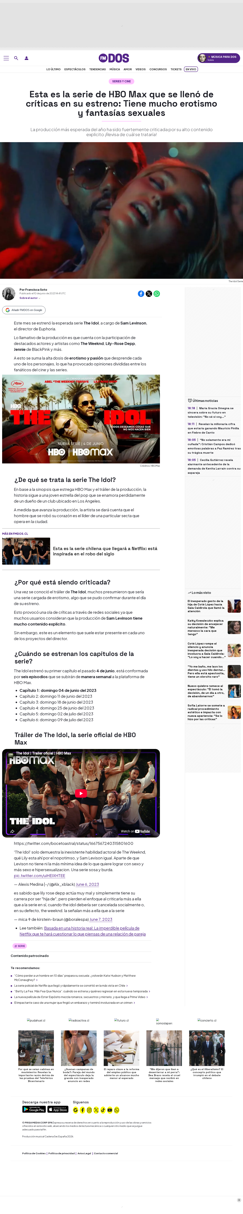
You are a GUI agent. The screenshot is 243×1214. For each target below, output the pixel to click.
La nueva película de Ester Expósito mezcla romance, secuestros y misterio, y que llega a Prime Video (79, 997)
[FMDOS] (114, 58)
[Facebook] (82, 1109)
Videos (141, 69)
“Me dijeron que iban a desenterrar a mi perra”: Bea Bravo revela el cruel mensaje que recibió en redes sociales (164, 1075)
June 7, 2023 (100, 919)
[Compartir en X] (149, 294)
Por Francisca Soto (33, 289)
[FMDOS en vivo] (202, 58)
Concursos (158, 69)
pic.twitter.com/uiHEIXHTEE (39, 875)
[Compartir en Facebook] (141, 294)
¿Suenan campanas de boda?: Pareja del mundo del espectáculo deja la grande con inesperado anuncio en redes (79, 1075)
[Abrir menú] (6, 58)
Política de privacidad (61, 1153)
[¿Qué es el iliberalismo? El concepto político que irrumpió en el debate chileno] (207, 1048)
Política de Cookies (34, 1153)
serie (21, 946)
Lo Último (53, 69)
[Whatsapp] (116, 1109)
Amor (128, 69)
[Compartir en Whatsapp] (157, 294)
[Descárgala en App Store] (57, 1109)
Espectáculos (75, 69)
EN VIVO (191, 69)
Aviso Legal (84, 1153)
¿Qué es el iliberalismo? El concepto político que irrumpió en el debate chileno (207, 1074)
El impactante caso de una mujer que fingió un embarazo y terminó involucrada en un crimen (73, 1002)
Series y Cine (121, 81)
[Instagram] (89, 1109)
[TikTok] (103, 1109)
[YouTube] (109, 1109)
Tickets (176, 69)
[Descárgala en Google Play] (34, 1109)
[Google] (75, 1109)
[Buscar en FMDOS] (16, 58)
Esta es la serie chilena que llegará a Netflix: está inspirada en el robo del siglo (105, 551)
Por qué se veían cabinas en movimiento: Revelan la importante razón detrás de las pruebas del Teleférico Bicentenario (36, 1075)
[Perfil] (26, 58)
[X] (96, 1109)
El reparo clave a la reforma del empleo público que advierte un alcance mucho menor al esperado (121, 1074)
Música (115, 69)
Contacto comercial (106, 1153)
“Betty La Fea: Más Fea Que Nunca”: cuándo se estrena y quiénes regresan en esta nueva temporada (81, 991)
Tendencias (97, 69)
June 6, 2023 (87, 884)
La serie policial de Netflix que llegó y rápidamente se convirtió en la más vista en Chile (69, 985)
